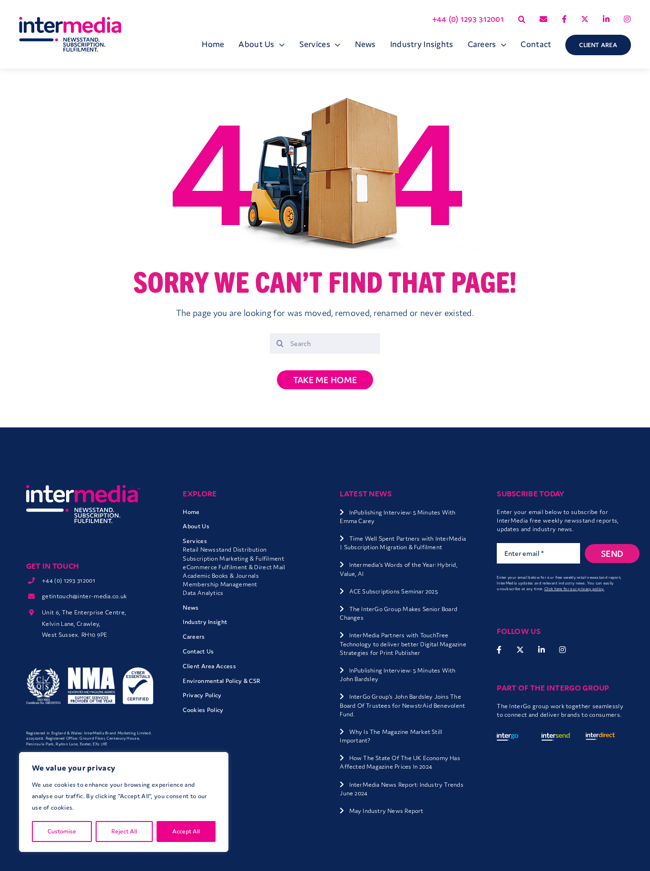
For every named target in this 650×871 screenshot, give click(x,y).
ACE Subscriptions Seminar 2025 (393, 591)
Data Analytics (203, 593)
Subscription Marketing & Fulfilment (233, 558)
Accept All (186, 831)
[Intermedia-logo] (70, 21)
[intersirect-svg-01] (600, 737)
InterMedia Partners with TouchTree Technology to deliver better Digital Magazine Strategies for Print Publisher (403, 643)
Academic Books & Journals (221, 576)
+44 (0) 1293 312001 (68, 580)
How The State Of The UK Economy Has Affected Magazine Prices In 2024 (400, 762)
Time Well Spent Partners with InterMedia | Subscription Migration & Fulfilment (403, 542)
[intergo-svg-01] (511, 737)
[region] (123, 802)
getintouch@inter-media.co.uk (84, 596)
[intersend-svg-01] (556, 737)
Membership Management (220, 584)
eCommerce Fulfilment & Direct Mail (234, 567)
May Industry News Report (386, 811)
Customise (62, 831)
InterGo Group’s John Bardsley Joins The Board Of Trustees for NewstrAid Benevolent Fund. (402, 705)
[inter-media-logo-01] (83, 489)
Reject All (124, 831)
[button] (521, 19)
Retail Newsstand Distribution (224, 549)
